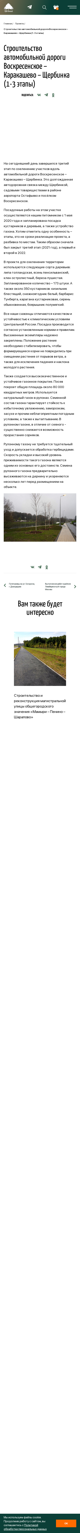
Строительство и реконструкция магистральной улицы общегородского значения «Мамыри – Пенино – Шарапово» (40, 706)
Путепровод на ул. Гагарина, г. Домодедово (22, 585)
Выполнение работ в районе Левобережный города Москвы (58, 587)
